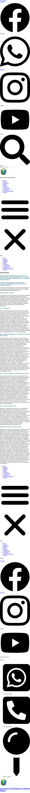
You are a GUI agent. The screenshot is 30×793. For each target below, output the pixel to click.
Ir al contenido (3, 0)
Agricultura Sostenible (8, 191)
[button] (15, 225)
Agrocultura (5, 187)
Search (1, 134)
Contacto (5, 192)
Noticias (5, 185)
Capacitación (6, 189)
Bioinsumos (5, 183)
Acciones (5, 181)
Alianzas (5, 184)
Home (4, 180)
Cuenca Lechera (6, 188)
